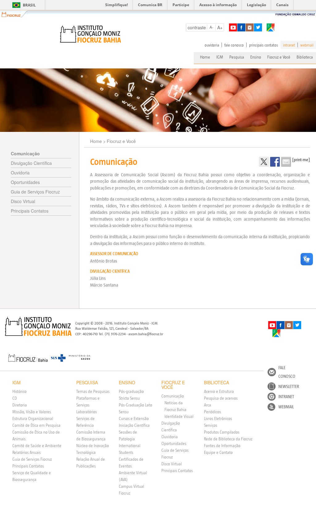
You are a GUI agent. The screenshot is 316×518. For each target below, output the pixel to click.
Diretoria (19, 404)
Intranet (286, 396)
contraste (197, 27)
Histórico (19, 391)
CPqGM (38, 326)
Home (205, 57)
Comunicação (25, 153)
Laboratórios (86, 411)
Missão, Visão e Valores (31, 411)
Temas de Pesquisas (93, 391)
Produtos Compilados (221, 432)
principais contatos (263, 45)
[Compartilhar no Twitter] (264, 162)
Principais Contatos (29, 211)
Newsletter (288, 386)
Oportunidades (25, 182)
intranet (289, 45)
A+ (219, 27)
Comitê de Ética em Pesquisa (36, 425)
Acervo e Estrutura (219, 391)
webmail (307, 45)
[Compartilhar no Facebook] (275, 162)
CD (14, 398)
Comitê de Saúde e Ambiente (36, 445)
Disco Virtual (23, 201)
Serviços (210, 425)
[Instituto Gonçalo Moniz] (90, 34)
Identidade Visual (178, 416)
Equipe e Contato (218, 452)
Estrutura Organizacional (32, 418)
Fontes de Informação (222, 445)
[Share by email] (286, 162)
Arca (207, 404)
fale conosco (234, 45)
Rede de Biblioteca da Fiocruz (228, 438)
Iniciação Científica (134, 425)
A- (211, 27)
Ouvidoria (20, 172)
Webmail (286, 406)
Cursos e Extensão (134, 418)
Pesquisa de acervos (221, 398)
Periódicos (212, 411)
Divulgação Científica (31, 163)
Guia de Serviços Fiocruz (35, 192)
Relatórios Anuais (26, 452)
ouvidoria (212, 45)
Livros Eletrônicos (218, 418)
